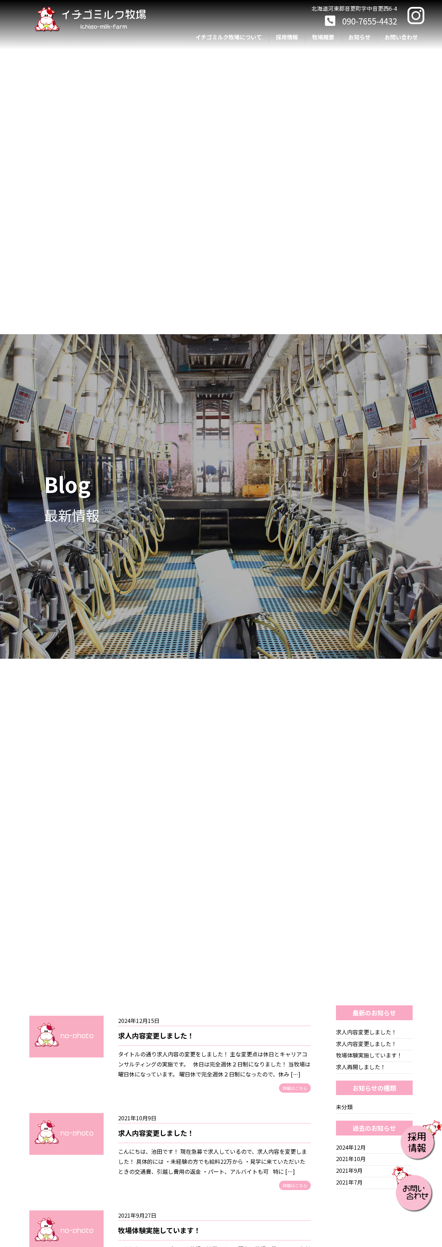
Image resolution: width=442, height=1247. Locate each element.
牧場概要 (323, 37)
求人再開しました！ (361, 1067)
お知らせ (359, 37)
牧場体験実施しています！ (159, 1230)
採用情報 (287, 37)
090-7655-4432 (369, 21)
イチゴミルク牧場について (228, 37)
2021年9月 (349, 1170)
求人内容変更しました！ (156, 1036)
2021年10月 (351, 1158)
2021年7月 (349, 1182)
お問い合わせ (401, 37)
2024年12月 (351, 1147)
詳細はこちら (294, 1088)
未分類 (344, 1107)
